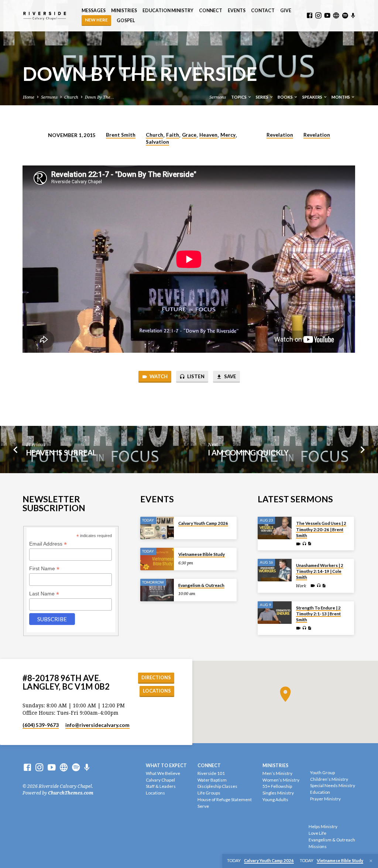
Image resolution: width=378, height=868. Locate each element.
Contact (263, 10)
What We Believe (163, 773)
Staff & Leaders (161, 786)
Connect (210, 10)
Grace (189, 135)
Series (262, 97)
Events (236, 10)
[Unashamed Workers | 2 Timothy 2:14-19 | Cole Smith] (274, 570)
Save (229, 376)
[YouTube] (327, 15)
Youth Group (322, 772)
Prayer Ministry (325, 799)
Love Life (317, 833)
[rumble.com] (336, 15)
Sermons (49, 97)
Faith (172, 135)
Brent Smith (120, 135)
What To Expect (166, 765)
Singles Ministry (278, 793)
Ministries (124, 10)
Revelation (280, 135)
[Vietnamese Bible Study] (157, 559)
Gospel (126, 20)
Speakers (312, 97)
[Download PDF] (309, 543)
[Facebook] (309, 15)
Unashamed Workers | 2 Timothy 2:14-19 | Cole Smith (319, 571)
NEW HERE (96, 20)
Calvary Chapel (160, 780)
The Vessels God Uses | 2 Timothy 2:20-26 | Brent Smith (321, 529)
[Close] (371, 861)
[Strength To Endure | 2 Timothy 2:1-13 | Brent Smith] (274, 612)
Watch (158, 376)
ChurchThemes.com (70, 793)
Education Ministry (167, 10)
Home (28, 97)
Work (301, 586)
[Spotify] (344, 15)
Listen (195, 376)
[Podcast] (353, 16)
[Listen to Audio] (304, 544)
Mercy (228, 135)
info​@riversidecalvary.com (97, 725)
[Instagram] (318, 15)
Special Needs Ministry (332, 785)
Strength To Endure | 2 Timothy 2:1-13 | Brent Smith (318, 613)
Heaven (208, 135)
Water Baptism (212, 780)
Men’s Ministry (277, 773)
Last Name (44, 593)
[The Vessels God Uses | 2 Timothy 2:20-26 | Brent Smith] (274, 528)
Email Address (48, 543)
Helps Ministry (323, 826)
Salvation (157, 142)
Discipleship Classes (217, 786)
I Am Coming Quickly (248, 452)
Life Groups (208, 793)
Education (320, 792)
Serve (203, 806)
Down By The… (99, 97)
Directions (156, 677)
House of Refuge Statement (224, 799)
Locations (157, 691)
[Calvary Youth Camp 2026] (157, 528)
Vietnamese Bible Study (201, 554)
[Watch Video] (298, 544)
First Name (44, 568)
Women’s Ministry (280, 780)
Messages (94, 10)
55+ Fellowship (277, 786)
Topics (239, 97)
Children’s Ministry (329, 779)
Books (285, 97)
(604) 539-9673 (41, 725)
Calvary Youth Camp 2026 (203, 523)
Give (285, 10)
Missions (318, 846)
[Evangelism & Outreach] (157, 590)
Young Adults (275, 799)
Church (71, 97)
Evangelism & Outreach (201, 585)
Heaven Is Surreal (61, 452)
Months (341, 97)
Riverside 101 (211, 773)
